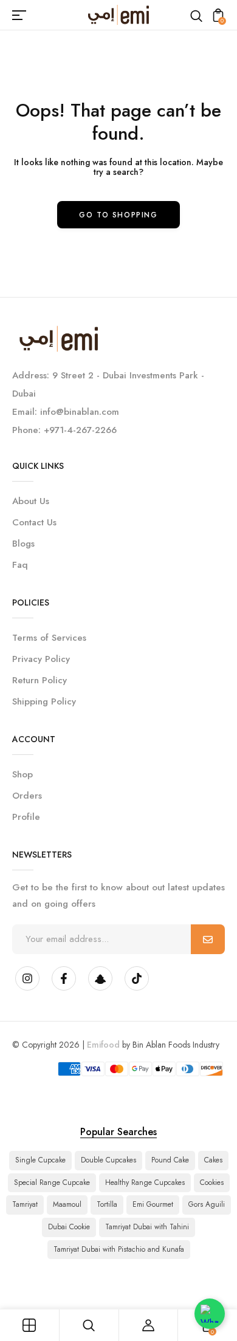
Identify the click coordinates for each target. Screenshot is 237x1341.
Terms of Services (49, 637)
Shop (22, 774)
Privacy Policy (41, 659)
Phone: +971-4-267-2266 (64, 430)
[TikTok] (137, 978)
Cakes (213, 1160)
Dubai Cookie (69, 1226)
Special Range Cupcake (52, 1182)
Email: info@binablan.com (65, 411)
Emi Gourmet (152, 1204)
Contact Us (34, 522)
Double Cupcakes (108, 1160)
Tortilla (107, 1204)
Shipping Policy (44, 701)
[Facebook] (64, 978)
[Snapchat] (100, 978)
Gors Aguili (206, 1204)
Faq (20, 565)
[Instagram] (27, 978)
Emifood (103, 1045)
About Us (30, 501)
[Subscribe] (208, 939)
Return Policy (39, 680)
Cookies (212, 1182)
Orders (27, 795)
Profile (26, 817)
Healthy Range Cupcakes (145, 1182)
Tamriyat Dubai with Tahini (147, 1226)
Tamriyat (25, 1204)
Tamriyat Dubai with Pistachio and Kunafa (118, 1249)
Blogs (23, 543)
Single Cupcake (40, 1160)
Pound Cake (170, 1160)
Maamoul (67, 1204)
